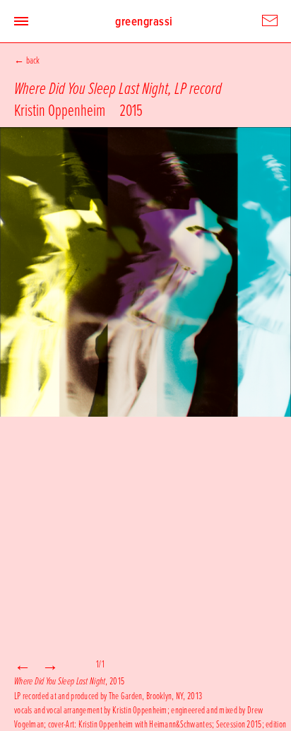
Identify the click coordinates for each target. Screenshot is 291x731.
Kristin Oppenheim (59, 109)
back (33, 59)
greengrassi (144, 21)
